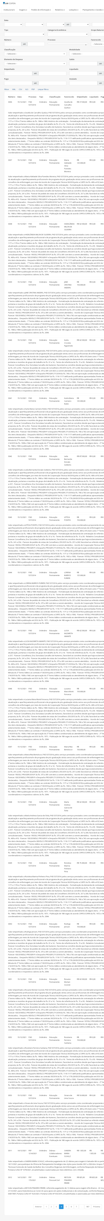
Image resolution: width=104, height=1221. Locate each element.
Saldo (71, 59)
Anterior (38, 1206)
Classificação (9, 49)
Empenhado (9, 69)
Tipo (6, 30)
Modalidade (74, 49)
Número (7, 40)
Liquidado (73, 69)
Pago (6, 79)
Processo (51, 40)
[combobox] (68, 43)
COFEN (10, 3)
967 (87, 1206)
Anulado (73, 79)
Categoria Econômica (57, 30)
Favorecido (96, 40)
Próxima (96, 1206)
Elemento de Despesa (13, 59)
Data (6, 20)
